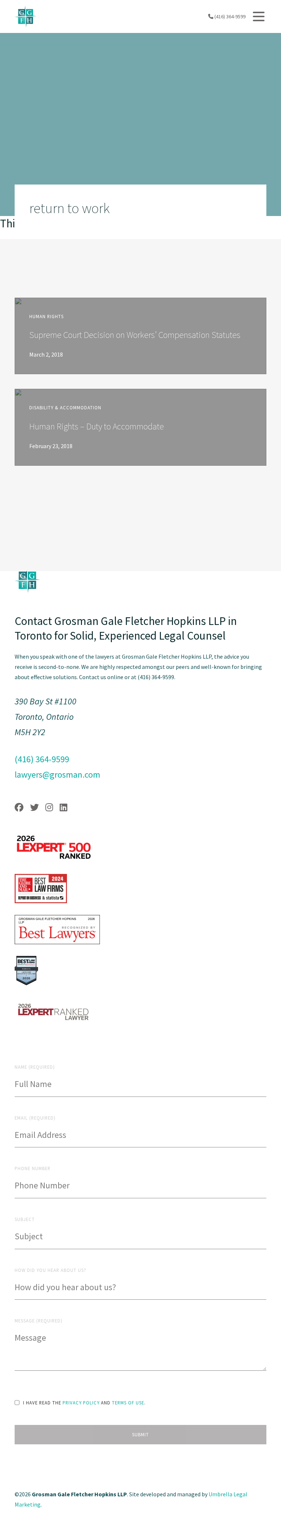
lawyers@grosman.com (57, 774)
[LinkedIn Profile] (63, 807)
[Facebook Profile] (19, 807)
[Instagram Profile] (49, 807)
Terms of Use (128, 1403)
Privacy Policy (81, 1403)
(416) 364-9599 (229, 16)
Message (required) (39, 1321)
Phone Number (32, 1168)
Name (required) (35, 1067)
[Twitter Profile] (34, 807)
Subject (25, 1219)
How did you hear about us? (50, 1270)
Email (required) (35, 1118)
